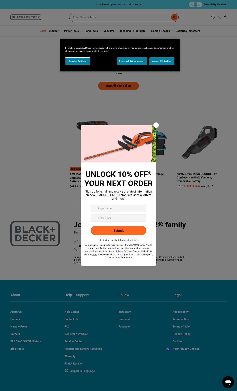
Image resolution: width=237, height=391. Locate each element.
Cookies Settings (77, 61)
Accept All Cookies (161, 61)
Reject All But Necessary (132, 61)
